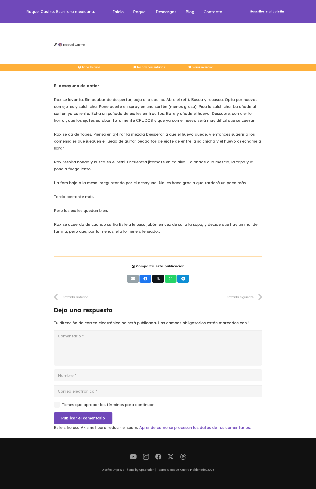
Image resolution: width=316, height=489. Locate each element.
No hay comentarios (151, 67)
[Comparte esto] (145, 279)
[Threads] (183, 457)
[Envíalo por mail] (133, 279)
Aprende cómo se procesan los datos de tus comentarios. (195, 427)
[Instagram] (146, 457)
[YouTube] (133, 457)
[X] (170, 457)
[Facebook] (158, 457)
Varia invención (203, 67)
